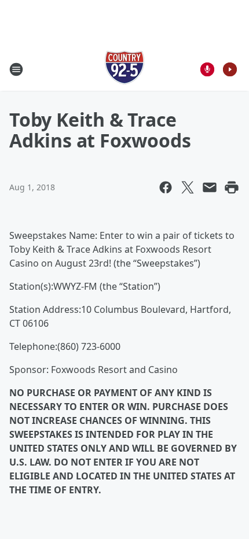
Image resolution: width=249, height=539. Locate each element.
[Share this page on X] (188, 187)
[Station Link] (124, 69)
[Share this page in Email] (210, 187)
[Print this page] (232, 187)
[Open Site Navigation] (16, 69)
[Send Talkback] (207, 69)
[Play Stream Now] (230, 69)
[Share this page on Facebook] (166, 187)
